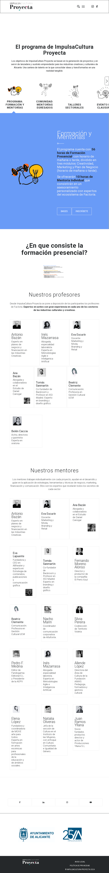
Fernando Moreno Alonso (82, 564)
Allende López (80, 664)
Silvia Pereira (80, 620)
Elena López (16, 720)
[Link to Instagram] (93, 6)
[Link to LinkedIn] (43, 802)
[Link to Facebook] (97, 6)
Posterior (107, 81)
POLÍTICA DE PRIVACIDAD (80, 866)
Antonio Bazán (17, 336)
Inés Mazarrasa (49, 336)
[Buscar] (77, 6)
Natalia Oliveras (49, 720)
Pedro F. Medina (17, 664)
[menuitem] (77, 6)
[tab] (15, 96)
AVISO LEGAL (80, 862)
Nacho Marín (48, 620)
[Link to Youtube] (91, 802)
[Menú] (83, 6)
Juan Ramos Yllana (80, 721)
